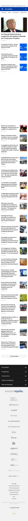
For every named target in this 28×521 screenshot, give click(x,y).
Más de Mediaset (7, 384)
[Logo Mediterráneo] (14, 476)
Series (9, 12)
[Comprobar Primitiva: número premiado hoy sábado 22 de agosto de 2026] (23, 47)
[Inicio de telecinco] (2, 9)
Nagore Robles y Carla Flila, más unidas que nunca (14, 6)
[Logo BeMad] (14, 443)
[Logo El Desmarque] (14, 421)
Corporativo (6, 376)
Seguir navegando (8, 380)
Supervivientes (24, 12)
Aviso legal (14, 483)
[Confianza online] (14, 515)
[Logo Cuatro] (14, 410)
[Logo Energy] (14, 438)
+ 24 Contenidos (14, 356)
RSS (14, 496)
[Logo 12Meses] (14, 460)
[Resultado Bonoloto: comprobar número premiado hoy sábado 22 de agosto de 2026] (23, 56)
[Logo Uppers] (14, 449)
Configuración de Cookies (14, 490)
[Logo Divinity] (14, 416)
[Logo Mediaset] (14, 392)
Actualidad (8, 9)
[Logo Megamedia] (14, 507)
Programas (5, 371)
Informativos (16, 12)
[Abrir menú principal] (25, 9)
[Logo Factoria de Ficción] (14, 427)
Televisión (4, 12)
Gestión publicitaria (14, 494)
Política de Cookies (14, 492)
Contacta (14, 498)
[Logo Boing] (14, 432)
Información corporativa (14, 485)
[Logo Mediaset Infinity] (14, 399)
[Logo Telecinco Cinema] (14, 454)
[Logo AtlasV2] (14, 465)
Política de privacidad (14, 488)
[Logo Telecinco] (14, 405)
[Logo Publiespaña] (14, 471)
